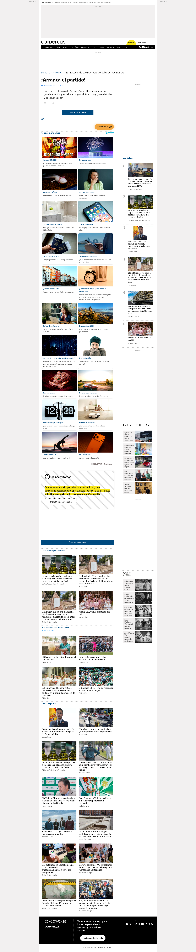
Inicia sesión (142, 42)
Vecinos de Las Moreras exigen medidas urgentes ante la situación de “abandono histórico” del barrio (95, 834)
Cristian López (46, 662)
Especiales (110, 47)
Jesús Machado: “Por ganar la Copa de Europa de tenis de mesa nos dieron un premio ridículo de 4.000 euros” (129, 624)
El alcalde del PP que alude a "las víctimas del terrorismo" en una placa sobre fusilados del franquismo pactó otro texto (139, 277)
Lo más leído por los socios (53, 550)
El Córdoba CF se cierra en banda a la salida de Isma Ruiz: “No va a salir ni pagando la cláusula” (58, 801)
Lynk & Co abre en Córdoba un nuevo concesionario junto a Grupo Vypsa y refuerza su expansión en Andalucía (129, 437)
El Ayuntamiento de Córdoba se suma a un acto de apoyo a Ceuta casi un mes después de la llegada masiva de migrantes (94, 904)
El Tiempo (85, 47)
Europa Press (46, 737)
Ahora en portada (49, 703)
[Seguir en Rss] (152, 924)
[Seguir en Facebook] (133, 924)
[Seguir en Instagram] (139, 924)
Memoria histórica (83, 2)
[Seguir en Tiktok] (146, 924)
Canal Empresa (121, 47)
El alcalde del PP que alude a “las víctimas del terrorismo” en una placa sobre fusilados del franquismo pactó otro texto (96, 580)
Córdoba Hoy (48, 47)
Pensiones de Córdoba (61, 2)
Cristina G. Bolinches (49, 584)
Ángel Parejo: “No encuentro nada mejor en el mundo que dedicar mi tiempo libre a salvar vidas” (129, 637)
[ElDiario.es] (146, 47)
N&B (102, 47)
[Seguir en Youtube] (142, 924)
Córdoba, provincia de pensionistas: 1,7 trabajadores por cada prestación (95, 730)
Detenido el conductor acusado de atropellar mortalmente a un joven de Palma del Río (58, 731)
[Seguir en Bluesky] (127, 924)
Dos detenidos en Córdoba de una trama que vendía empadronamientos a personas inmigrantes (58, 868)
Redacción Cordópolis (49, 622)
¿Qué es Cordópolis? (89, 947)
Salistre (91, 2)
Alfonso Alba (61, 584)
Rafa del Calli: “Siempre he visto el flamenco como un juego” (128, 585)
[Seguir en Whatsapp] (149, 924)
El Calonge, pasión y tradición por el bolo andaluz (59, 658)
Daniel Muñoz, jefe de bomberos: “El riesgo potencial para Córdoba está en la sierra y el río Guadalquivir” (129, 598)
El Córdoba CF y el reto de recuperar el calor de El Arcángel (96, 689)
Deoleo (69, 2)
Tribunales (75, 2)
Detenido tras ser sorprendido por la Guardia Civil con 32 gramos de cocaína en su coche (59, 903)
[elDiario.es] (57, 926)
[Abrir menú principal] (153, 42)
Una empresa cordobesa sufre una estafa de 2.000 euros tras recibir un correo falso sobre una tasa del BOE (140, 182)
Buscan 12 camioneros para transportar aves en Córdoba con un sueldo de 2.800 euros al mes (140, 309)
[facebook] (49, 103)
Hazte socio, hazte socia (60, 502)
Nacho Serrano (47, 806)
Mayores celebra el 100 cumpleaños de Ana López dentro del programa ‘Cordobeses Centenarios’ (95, 867)
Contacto (110, 947)
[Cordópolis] (57, 921)
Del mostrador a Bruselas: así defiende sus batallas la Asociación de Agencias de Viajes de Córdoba (128, 475)
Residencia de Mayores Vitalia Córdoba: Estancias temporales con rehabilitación (129, 450)
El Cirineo (94, 47)
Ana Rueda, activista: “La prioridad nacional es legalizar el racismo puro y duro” (128, 611)
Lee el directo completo (77, 112)
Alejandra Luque (84, 773)
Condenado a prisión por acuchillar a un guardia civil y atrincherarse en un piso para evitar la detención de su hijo (95, 766)
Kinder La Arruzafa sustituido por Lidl (94, 613)
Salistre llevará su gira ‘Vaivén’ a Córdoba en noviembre (57, 832)
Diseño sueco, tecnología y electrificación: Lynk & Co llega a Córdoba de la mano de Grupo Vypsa (129, 463)
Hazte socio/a (131, 42)
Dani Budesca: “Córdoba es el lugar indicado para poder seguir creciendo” (95, 801)
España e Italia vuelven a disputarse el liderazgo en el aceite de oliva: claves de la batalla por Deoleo (58, 578)
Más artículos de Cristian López (55, 627)
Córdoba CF (97, 2)
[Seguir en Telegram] (136, 924)
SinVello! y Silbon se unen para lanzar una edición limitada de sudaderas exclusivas (128, 488)
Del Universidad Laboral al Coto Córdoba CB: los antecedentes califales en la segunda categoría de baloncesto (58, 692)
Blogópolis (75, 47)
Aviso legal (101, 947)
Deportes (65, 47)
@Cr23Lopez (48, 630)
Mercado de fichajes (106, 2)
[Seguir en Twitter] (130, 924)
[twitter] (45, 103)
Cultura (57, 47)
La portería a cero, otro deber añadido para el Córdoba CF (92, 658)
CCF (42, 119)
